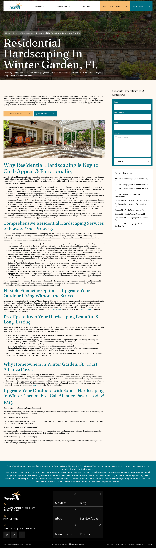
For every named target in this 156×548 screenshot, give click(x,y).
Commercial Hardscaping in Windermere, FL (132, 219)
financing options (86, 309)
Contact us (56, 309)
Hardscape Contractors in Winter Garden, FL (132, 205)
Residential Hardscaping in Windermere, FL (131, 179)
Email (116, 123)
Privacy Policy (108, 544)
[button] (40, 6)
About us (86, 6)
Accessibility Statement (136, 544)
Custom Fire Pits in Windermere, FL (129, 210)
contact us (37, 385)
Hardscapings (27, 33)
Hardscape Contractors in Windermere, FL (132, 200)
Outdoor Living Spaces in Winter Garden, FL (131, 189)
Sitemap (149, 544)
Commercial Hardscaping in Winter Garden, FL (129, 225)
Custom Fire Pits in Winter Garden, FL (130, 214)
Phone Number (119, 112)
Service (16, 33)
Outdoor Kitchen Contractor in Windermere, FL (127, 195)
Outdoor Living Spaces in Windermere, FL (132, 184)
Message (117, 133)
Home (8, 33)
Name (116, 102)
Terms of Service (120, 544)
